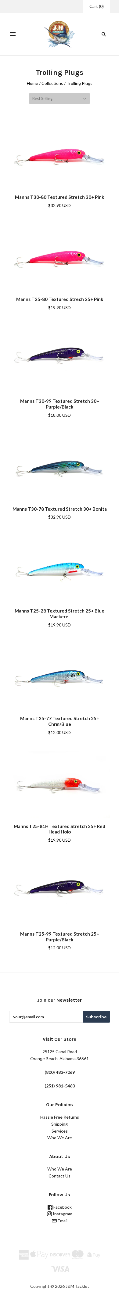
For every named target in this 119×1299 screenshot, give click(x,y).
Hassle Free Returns (59, 1117)
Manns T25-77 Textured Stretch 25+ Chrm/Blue (59, 721)
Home (32, 83)
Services (60, 1131)
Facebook (62, 1207)
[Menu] (12, 34)
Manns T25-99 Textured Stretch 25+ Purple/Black (59, 936)
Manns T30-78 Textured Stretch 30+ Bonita (60, 509)
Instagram (62, 1213)
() (96, 6)
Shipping (59, 1124)
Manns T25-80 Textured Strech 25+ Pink (59, 299)
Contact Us (59, 1175)
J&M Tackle (76, 1286)
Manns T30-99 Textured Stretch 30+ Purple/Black (59, 403)
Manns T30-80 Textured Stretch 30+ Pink (59, 197)
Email (62, 1220)
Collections (52, 83)
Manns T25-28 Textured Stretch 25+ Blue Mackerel (59, 613)
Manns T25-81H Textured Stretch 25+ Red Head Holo (59, 829)
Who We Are (59, 1137)
